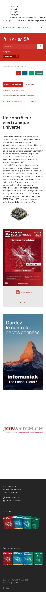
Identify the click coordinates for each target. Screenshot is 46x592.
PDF (24, 101)
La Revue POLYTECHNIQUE (17, 67)
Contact (24, 28)
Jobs (18, 28)
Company (11, 28)
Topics (21, 91)
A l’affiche (6, 101)
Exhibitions (31, 96)
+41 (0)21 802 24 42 (14, 497)
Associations (17, 101)
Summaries (6, 91)
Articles (15, 91)
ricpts (39, 73)
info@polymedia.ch (14, 500)
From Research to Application (14, 96)
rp (18, 73)
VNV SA (18, 582)
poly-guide (6, 52)
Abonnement (32, 101)
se (31, 73)
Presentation (30, 84)
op (25, 73)
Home (5, 28)
